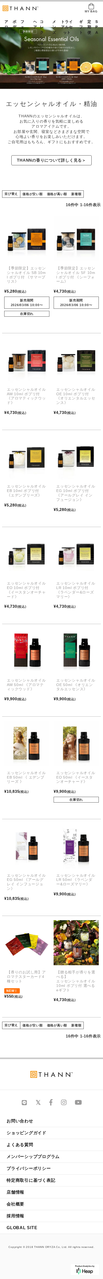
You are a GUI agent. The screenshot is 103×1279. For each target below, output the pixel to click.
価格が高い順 (57, 194)
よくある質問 (20, 1144)
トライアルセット (67, 27)
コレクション (42, 35)
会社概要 (15, 1204)
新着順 (76, 194)
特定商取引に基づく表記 (31, 1180)
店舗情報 (15, 1192)
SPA (95, 27)
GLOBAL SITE (22, 1227)
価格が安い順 (32, 194)
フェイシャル (23, 35)
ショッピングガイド (26, 1133)
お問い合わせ (20, 1121)
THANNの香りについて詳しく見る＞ (51, 160)
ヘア (33, 24)
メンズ (52, 27)
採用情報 (15, 1216)
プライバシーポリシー (29, 1168)
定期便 (87, 27)
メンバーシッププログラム (33, 1156)
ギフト (79, 27)
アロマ (4, 27)
